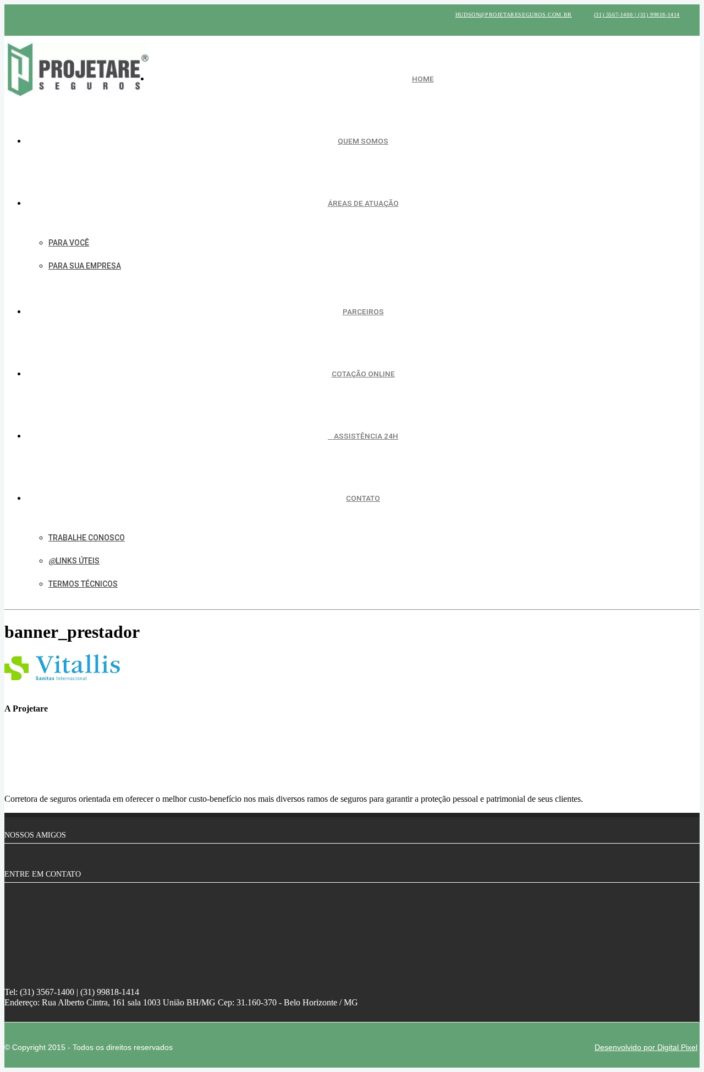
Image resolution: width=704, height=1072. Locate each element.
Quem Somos (363, 140)
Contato (363, 498)
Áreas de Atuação (363, 203)
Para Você (68, 242)
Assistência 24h (366, 435)
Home (423, 78)
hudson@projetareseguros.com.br (513, 15)
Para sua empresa (84, 265)
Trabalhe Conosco (86, 537)
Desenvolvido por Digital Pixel (646, 1047)
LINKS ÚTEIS (78, 560)
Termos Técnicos (83, 583)
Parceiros (363, 311)
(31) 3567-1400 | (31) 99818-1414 (637, 15)
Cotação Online (363, 373)
